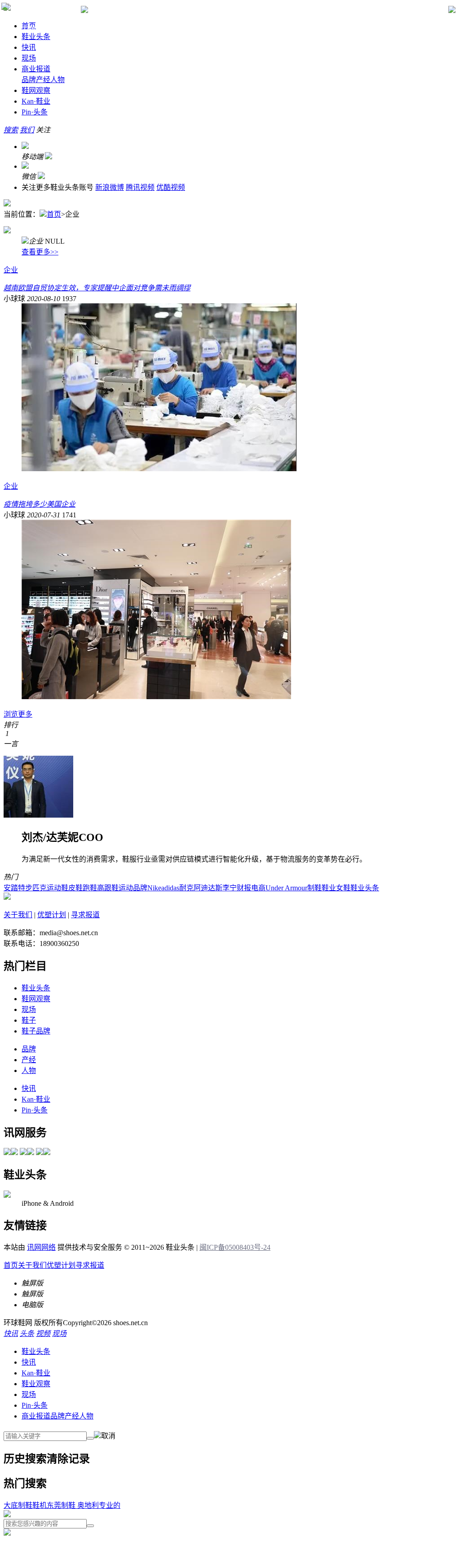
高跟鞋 (108, 888)
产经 (43, 79)
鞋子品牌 (36, 1031)
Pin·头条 (35, 1405)
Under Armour (286, 888)
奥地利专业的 (97, 1505)
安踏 (11, 888)
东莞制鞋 (61, 1505)
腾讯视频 (140, 187)
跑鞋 (90, 888)
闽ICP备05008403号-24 (234, 1247)
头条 (35, 112)
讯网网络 (41, 1247)
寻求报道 (85, 915)
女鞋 (343, 888)
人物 (57, 79)
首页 (54, 214)
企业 (11, 270)
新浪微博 (109, 187)
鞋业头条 (36, 36)
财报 (244, 888)
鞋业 (36, 101)
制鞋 (314, 888)
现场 (29, 58)
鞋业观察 (36, 1384)
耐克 (186, 888)
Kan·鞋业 (36, 1373)
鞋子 (29, 1020)
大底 (11, 1505)
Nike (154, 888)
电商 (258, 888)
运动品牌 (133, 888)
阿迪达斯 (208, 888)
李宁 (229, 888)
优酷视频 (170, 187)
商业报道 (36, 69)
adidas (170, 888)
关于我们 (18, 915)
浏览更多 (18, 714)
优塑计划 (51, 915)
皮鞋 (75, 888)
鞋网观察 (36, 90)
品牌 (29, 79)
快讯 (29, 47)
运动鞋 (57, 888)
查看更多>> (40, 252)
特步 (25, 888)
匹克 (39, 888)
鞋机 (39, 1505)
